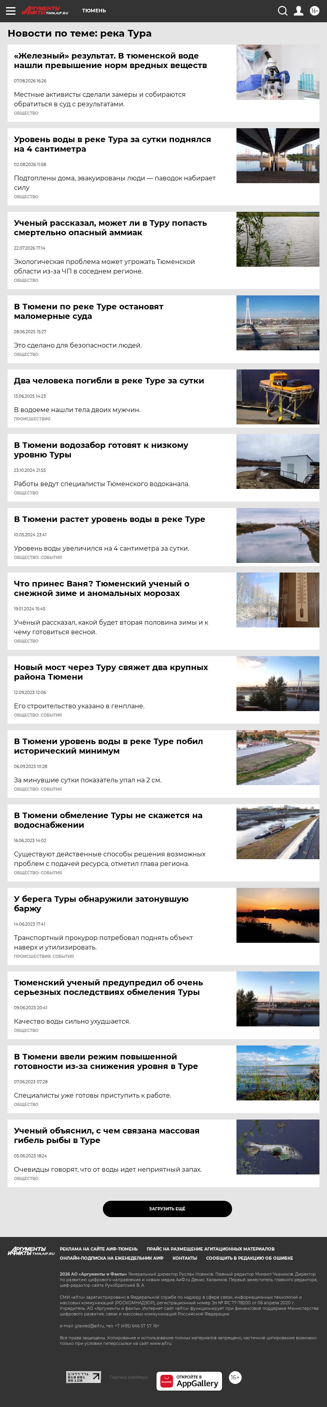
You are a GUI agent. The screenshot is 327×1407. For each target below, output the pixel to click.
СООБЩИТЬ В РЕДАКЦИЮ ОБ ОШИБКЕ (249, 1258)
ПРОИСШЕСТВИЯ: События (44, 957)
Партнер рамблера (129, 1377)
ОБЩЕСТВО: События (38, 558)
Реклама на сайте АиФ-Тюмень (99, 1249)
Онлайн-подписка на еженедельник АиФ (112, 1258)
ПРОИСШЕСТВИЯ (32, 419)
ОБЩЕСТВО (26, 113)
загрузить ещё (167, 1209)
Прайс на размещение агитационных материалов (211, 1249)
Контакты (185, 1258)
